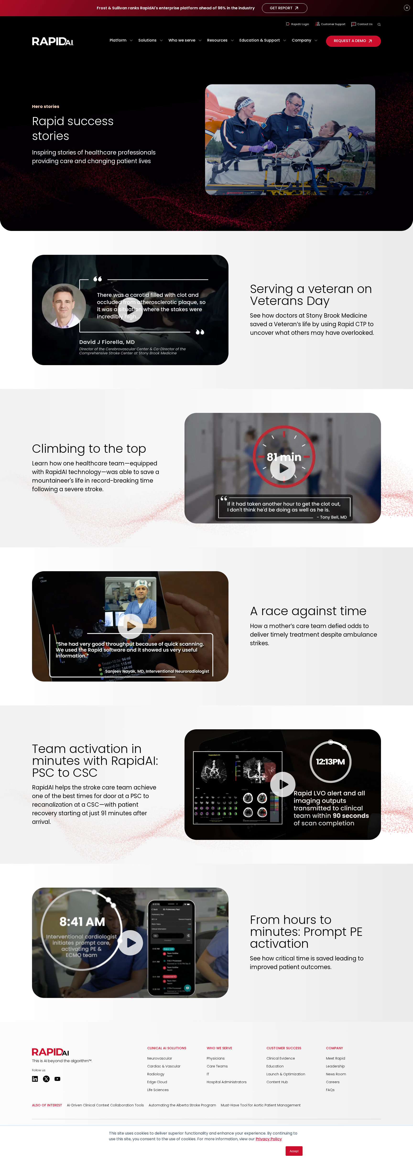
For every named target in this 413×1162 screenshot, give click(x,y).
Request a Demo (350, 40)
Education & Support (259, 40)
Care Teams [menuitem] (217, 1066)
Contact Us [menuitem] (365, 24)
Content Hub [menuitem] (277, 1082)
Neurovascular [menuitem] (159, 1058)
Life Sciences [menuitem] (158, 1089)
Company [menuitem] (334, 1048)
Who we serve (181, 40)
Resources (217, 40)
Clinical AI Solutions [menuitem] (166, 1048)
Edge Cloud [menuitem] (157, 1082)
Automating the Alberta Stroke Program (182, 1105)
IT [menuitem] (208, 1074)
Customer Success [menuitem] (283, 1048)
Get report (281, 8)
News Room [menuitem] (336, 1074)
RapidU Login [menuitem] (300, 24)
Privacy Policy (269, 1139)
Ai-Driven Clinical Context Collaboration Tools (105, 1105)
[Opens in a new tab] (35, 1079)
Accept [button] (294, 1151)
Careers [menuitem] (333, 1082)
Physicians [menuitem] (216, 1058)
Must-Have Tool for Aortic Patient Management (261, 1105)
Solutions (147, 40)
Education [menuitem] (275, 1066)
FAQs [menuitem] (330, 1089)
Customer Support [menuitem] (333, 24)
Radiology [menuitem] (155, 1074)
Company (301, 40)
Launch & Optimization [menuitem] (285, 1074)
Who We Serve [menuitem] (219, 1048)
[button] (379, 24)
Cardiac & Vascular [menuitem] (163, 1066)
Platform (118, 40)
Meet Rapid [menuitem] (335, 1058)
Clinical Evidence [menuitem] (280, 1058)
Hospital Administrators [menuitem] (227, 1082)
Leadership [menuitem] (335, 1066)
